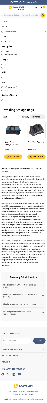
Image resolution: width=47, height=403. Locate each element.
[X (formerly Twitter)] (8, 374)
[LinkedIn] (14, 374)
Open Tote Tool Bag (36, 142)
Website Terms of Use (20, 394)
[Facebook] (2, 374)
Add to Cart (15, 157)
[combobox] (23, 15)
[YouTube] (19, 374)
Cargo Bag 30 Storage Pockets (11, 143)
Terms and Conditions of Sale (28, 391)
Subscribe (39, 341)
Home (6, 22)
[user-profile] (35, 7)
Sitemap (31, 394)
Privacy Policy (12, 391)
